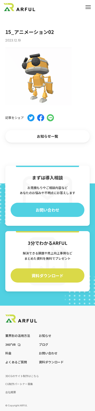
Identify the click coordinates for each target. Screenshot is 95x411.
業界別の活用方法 (17, 335)
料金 (8, 353)
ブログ (43, 344)
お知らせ (45, 335)
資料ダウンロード (47, 275)
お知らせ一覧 (47, 136)
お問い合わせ (47, 210)
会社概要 (10, 392)
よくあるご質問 (16, 362)
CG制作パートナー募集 (19, 384)
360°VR (10, 344)
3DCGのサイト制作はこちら (22, 376)
